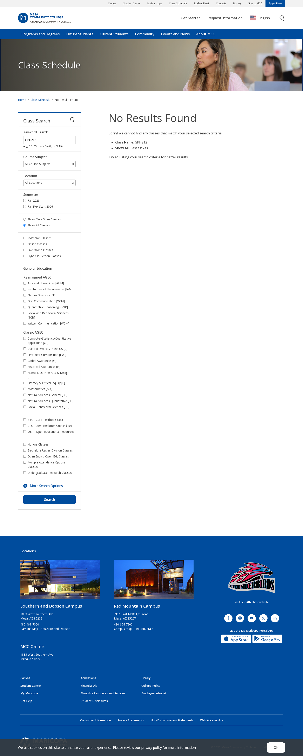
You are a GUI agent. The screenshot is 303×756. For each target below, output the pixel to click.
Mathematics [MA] (40, 389)
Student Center (132, 3)
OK (276, 747)
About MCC (205, 34)
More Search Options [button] (46, 485)
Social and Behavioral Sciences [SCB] (48, 315)
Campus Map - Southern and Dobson (45, 629)
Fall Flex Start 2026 (40, 206)
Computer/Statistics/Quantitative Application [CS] (49, 340)
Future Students (79, 34)
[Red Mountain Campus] (154, 581)
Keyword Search (35, 132)
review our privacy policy (143, 747)
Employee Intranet (153, 693)
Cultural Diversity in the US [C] (47, 349)
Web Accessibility (211, 720)
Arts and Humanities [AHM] (46, 283)
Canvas (112, 3)
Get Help (26, 701)
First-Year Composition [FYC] (47, 355)
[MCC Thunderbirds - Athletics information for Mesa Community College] (252, 578)
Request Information (225, 17)
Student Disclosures (94, 701)
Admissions (88, 678)
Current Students (114, 34)
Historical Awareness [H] (44, 367)
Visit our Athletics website (252, 602)
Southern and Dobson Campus (51, 606)
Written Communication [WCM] (48, 323)
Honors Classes (38, 444)
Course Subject (35, 157)
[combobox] (263, 18)
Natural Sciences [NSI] (42, 295)
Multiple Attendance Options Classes (47, 464)
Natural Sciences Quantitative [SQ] (51, 401)
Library (237, 3)
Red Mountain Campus (137, 606)
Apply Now (275, 3)
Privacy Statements (130, 720)
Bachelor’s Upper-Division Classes (50, 450)
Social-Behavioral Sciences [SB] (48, 407)
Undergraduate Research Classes (50, 473)
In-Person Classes (40, 238)
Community (144, 34)
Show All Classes (39, 225)
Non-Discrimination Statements (172, 720)
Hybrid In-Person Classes (44, 256)
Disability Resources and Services (103, 693)
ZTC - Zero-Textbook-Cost (45, 420)
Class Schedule (178, 3)
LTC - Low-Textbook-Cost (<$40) (50, 426)
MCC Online (32, 646)
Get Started (191, 17)
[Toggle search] (282, 18)
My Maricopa (154, 3)
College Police (150, 686)
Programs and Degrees (40, 34)
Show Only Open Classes (44, 219)
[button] (49, 164)
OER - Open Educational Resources (51, 432)
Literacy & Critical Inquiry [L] (46, 383)
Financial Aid (89, 686)
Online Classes (37, 244)
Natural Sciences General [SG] (47, 395)
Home (22, 100)
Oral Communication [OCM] (46, 301)
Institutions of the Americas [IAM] (50, 289)
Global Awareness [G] (42, 361)
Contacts (221, 3)
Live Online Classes (40, 250)
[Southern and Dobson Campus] (60, 581)
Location (30, 176)
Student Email (201, 3)
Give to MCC (255, 3)
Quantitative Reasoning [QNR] (48, 307)
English (264, 17)
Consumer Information (95, 720)
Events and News (175, 34)
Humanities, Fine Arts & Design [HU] (48, 375)
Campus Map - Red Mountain (133, 629)
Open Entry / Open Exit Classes (48, 456)
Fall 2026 (34, 200)
